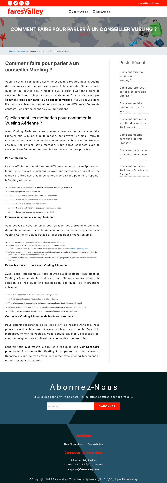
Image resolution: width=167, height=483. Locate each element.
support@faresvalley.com (148, 3)
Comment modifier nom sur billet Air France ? (132, 138)
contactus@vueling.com (78, 249)
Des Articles (103, 11)
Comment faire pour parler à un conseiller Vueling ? (134, 91)
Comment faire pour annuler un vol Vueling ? (133, 76)
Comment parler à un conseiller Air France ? (133, 154)
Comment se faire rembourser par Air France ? (132, 107)
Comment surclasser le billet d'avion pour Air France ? (133, 123)
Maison (12, 51)
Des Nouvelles (80, 11)
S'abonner (107, 406)
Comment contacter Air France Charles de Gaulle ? (134, 170)
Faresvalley (130, 479)
